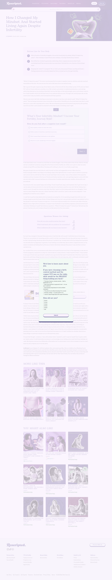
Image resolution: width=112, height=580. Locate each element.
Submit (56, 315)
